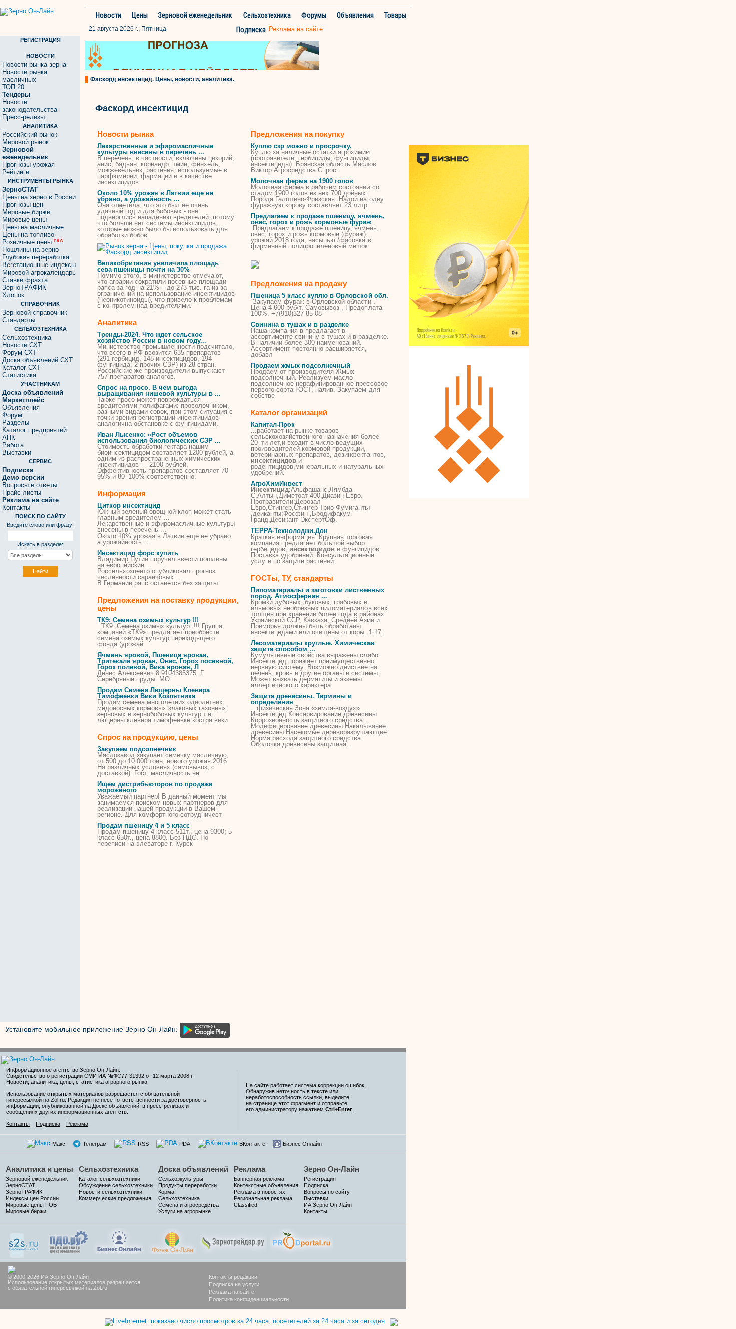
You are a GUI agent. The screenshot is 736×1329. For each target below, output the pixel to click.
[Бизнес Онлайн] (119, 1240)
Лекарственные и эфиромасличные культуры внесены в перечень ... (155, 149)
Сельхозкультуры (180, 1179)
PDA (184, 1144)
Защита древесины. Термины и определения (301, 699)
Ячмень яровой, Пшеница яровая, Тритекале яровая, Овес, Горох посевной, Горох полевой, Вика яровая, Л (165, 661)
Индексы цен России (32, 1198)
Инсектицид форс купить (137, 553)
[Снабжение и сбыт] (24, 1242)
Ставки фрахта (25, 280)
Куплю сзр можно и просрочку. (301, 146)
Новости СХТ (22, 345)
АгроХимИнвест (276, 483)
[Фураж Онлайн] (172, 1240)
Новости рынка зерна (34, 64)
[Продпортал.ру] (301, 1240)
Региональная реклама (263, 1198)
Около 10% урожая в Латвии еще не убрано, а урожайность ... (155, 196)
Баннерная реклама (259, 1179)
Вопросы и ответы (29, 485)
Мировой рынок (25, 142)
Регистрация (320, 1179)
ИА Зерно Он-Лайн (328, 1205)
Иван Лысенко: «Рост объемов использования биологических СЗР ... (159, 437)
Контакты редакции (233, 1277)
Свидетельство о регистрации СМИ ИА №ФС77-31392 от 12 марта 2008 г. (100, 1076)
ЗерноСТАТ (20, 1185)
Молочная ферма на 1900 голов (302, 181)
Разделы (15, 422)
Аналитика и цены (39, 1169)
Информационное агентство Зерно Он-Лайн (62, 1070)
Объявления (355, 15)
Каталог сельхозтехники (109, 1179)
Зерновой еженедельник (195, 15)
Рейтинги (15, 172)
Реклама (77, 1124)
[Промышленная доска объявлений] (68, 1241)
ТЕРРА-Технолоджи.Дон (289, 531)
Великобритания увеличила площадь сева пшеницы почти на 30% (158, 266)
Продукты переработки (187, 1185)
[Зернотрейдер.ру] (233, 1240)
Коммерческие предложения (115, 1198)
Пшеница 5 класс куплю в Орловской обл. (319, 295)
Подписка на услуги (234, 1284)
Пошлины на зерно (30, 249)
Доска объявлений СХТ (37, 360)
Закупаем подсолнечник (136, 749)
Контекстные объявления (266, 1185)
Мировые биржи (26, 212)
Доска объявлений (193, 1169)
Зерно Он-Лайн (331, 1169)
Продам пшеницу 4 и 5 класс (143, 825)
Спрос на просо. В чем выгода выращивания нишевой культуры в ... (159, 390)
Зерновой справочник (34, 312)
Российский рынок (29, 134)
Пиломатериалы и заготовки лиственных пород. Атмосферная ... (317, 593)
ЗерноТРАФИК (24, 287)
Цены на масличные (33, 227)
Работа (13, 445)
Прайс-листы (21, 492)
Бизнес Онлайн (302, 1144)
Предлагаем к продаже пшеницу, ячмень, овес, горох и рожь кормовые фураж (318, 219)
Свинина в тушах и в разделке (300, 324)
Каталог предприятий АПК (34, 433)
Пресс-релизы (23, 117)
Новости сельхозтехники (110, 1192)
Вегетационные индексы (39, 265)
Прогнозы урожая (28, 164)
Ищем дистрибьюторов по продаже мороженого (154, 787)
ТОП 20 (13, 87)
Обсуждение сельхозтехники (116, 1185)
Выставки (16, 452)
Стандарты (18, 320)
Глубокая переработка (35, 257)
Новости (108, 15)
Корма (166, 1192)
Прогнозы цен (22, 204)
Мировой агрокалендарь (39, 272)
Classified (245, 1205)
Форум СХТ (19, 352)
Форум (12, 415)
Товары (395, 15)
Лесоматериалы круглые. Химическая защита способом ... (313, 646)
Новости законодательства (29, 105)
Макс (58, 1144)
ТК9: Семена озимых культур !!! (148, 620)
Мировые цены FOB (31, 1205)
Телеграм (95, 1144)
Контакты (16, 507)
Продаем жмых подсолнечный (300, 365)
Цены (140, 15)
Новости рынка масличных (24, 75)
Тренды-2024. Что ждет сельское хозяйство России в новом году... (151, 337)
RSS (143, 1144)
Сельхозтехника (267, 15)
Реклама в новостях (259, 1192)
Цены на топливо (28, 234)
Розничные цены (32, 242)
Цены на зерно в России (39, 197)
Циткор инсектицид (128, 505)
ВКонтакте (252, 1144)
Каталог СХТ (21, 367)
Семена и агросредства (188, 1205)
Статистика (19, 375)
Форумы (313, 15)
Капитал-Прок (273, 424)
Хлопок (13, 295)
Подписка (251, 30)
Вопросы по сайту (327, 1192)
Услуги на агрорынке (184, 1211)
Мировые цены (24, 219)
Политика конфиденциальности (249, 1299)
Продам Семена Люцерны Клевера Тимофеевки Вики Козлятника (153, 693)
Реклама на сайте (231, 1292)
